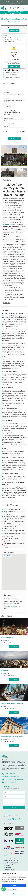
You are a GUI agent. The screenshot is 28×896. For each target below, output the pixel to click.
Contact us (21, 3)
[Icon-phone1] (4, 1)
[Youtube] (11, 1)
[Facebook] (8, 819)
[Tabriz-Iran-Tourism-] (14, 155)
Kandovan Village (19, 253)
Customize (14, 889)
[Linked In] (13, 819)
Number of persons (8, 98)
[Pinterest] (17, 1)
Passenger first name (9, 118)
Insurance (6, 3)
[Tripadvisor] (20, 1)
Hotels (11, 3)
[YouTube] (11, 819)
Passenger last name (9, 123)
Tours (9, 11)
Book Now (15, 138)
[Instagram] (15, 1)
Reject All (14, 893)
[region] (14, 883)
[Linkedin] (8, 1)
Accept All (14, 885)
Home (4, 11)
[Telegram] (13, 1)
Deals (16, 3)
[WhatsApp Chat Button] (3, 889)
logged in (13, 606)
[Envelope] (22, 1)
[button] (10, 8)
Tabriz (6, 224)
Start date (6, 92)
